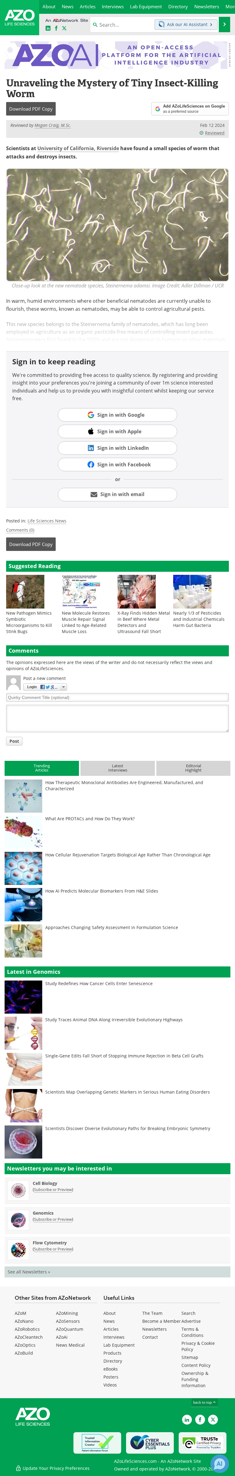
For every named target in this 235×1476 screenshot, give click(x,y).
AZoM (20, 1313)
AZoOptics (25, 1345)
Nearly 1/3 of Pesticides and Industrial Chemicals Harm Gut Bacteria (199, 619)
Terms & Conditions (192, 1332)
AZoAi (62, 1337)
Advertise (191, 1321)
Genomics (43, 1213)
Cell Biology (45, 1183)
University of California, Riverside (78, 148)
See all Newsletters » (29, 1272)
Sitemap (189, 1357)
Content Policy (196, 1365)
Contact (150, 1337)
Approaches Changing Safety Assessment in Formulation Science (111, 927)
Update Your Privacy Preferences (55, 1468)
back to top (203, 1402)
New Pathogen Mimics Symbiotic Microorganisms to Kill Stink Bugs (29, 622)
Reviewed (215, 133)
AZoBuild (24, 1353)
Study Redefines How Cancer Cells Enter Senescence (99, 983)
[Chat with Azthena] (220, 1464)
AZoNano (24, 1321)
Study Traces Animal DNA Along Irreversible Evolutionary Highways (114, 1020)
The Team (152, 1313)
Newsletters (154, 1329)
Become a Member (161, 1321)
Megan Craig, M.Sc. (53, 125)
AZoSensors (68, 1321)
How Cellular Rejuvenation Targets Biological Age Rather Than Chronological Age (128, 855)
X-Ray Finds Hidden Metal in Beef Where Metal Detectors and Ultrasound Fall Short (144, 622)
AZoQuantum (69, 1329)
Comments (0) (20, 530)
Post (14, 741)
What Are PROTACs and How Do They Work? (90, 818)
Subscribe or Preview (53, 1189)
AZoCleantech (29, 1337)
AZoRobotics (27, 1329)
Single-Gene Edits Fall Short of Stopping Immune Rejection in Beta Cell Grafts (124, 1056)
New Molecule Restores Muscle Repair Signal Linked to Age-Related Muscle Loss (86, 622)
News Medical (70, 1345)
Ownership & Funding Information (194, 1379)
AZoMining (67, 1313)
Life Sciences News (47, 521)
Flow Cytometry (50, 1243)
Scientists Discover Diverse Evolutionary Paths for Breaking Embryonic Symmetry (127, 1128)
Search (188, 1313)
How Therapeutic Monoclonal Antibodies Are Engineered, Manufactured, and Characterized (124, 785)
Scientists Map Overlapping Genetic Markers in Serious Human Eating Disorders (127, 1092)
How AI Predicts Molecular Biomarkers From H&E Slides (101, 891)
